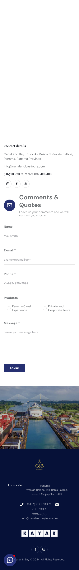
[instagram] (8, 184)
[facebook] (17, 184)
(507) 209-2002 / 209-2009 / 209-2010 (28, 174)
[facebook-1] (35, 549)
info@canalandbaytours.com (24, 166)
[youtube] (26, 184)
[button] (10, 560)
